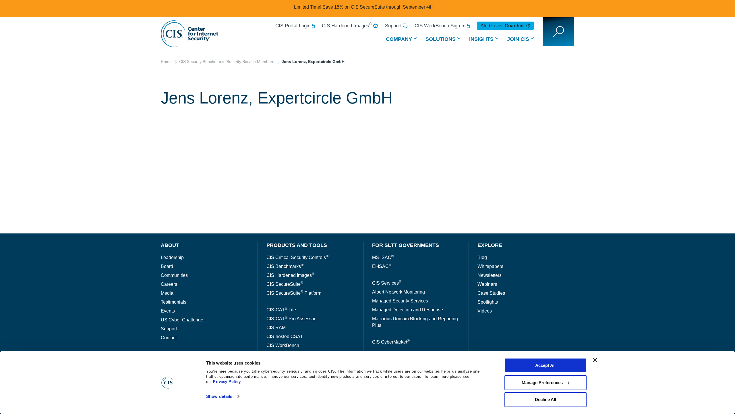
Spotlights (487, 302)
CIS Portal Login (292, 25)
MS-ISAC (383, 257)
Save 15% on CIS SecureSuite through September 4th (377, 7)
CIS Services (386, 283)
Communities (174, 275)
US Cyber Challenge (182, 319)
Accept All (545, 365)
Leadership (172, 257)
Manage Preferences (542, 382)
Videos (484, 310)
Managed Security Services (400, 300)
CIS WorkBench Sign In (440, 25)
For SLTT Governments (405, 245)
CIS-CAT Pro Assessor (291, 318)
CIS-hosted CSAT (284, 336)
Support (393, 25)
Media (167, 293)
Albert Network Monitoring (398, 292)
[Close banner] (595, 360)
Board (167, 266)
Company (399, 39)
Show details (219, 396)
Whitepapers (490, 266)
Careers (169, 284)
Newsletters (489, 275)
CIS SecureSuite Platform (293, 293)
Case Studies (491, 293)
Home (166, 61)
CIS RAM (276, 327)
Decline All (545, 399)
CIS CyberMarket (391, 342)
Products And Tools (296, 245)
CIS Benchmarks (284, 266)
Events (168, 310)
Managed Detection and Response (407, 309)
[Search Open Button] (558, 31)
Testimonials (173, 302)
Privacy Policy (227, 381)
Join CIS (518, 39)
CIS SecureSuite (284, 284)
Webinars (487, 284)
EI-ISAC (381, 266)
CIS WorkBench (282, 345)
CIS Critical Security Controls (297, 257)
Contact (169, 337)
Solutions (440, 39)
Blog (482, 257)
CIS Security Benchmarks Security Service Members (226, 61)
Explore (489, 245)
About (170, 245)
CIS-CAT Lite (281, 309)
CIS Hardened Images (347, 25)
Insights (481, 39)
